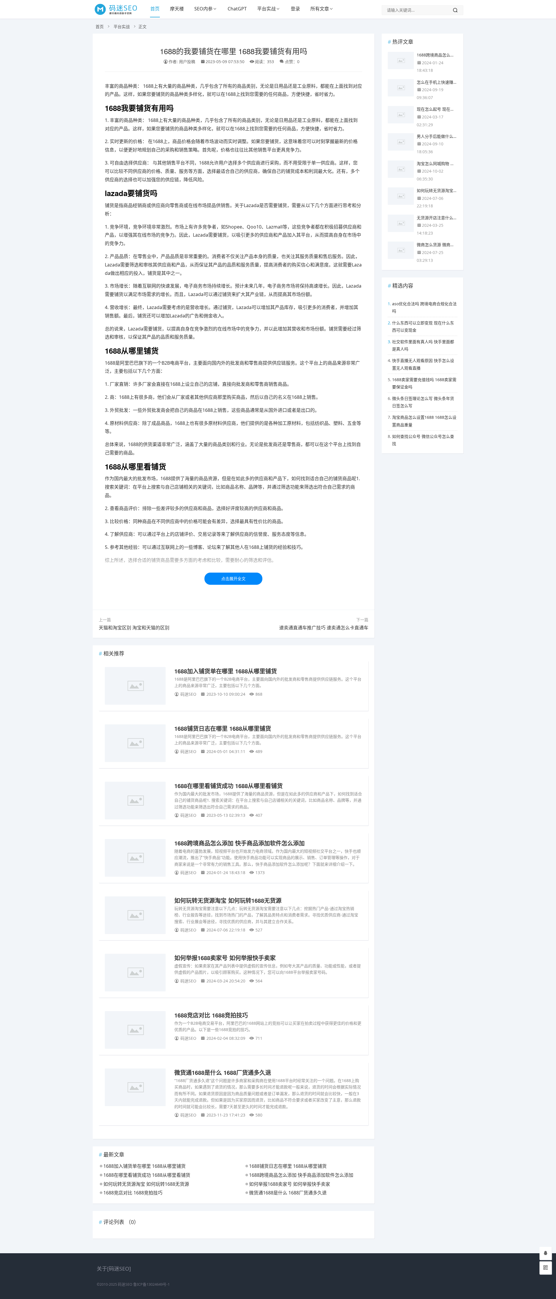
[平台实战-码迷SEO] (119, 14)
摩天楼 (177, 9)
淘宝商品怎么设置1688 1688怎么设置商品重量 (424, 420)
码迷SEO (125, 1284)
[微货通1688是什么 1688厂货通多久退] (135, 1088)
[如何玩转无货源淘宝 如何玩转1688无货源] (135, 916)
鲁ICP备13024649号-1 (151, 1284)
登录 (295, 9)
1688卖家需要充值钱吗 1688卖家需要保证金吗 (424, 383)
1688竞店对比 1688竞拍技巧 (211, 1015)
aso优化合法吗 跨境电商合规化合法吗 (424, 307)
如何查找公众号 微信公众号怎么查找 (423, 440)
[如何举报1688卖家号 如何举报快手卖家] (135, 973)
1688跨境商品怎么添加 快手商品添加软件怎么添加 (239, 843)
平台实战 (266, 9)
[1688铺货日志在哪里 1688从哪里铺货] (135, 744)
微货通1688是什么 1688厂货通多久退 (222, 1072)
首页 (155, 9)
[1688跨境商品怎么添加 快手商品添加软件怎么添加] (135, 859)
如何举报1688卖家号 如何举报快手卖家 (225, 957)
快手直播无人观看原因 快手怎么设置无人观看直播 (423, 364)
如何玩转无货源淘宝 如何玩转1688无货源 (227, 900)
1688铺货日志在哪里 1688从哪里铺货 (222, 728)
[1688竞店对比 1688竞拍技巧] (135, 1031)
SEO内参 (203, 9)
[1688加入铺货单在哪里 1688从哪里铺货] (135, 687)
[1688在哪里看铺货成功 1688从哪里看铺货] (135, 801)
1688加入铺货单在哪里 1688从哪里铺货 (225, 671)
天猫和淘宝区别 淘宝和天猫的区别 (134, 627)
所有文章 (319, 9)
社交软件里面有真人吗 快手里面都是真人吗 (423, 345)
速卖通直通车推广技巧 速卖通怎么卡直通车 (323, 627)
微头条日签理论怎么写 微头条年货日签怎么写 (423, 402)
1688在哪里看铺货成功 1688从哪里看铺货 (228, 785)
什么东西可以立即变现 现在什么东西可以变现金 (423, 326)
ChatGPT (237, 9)
